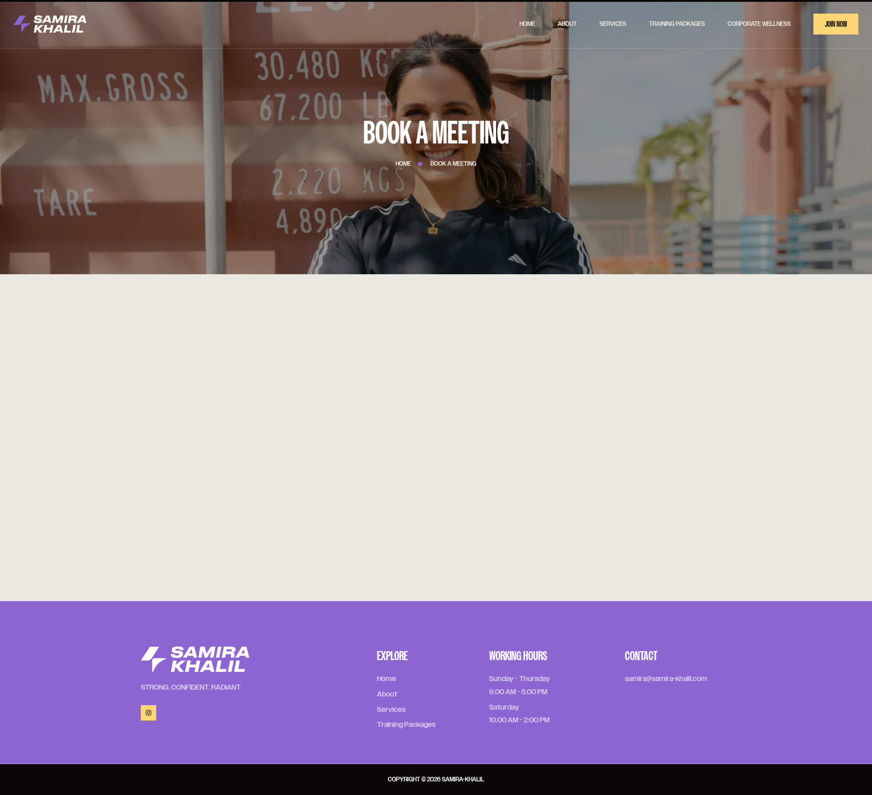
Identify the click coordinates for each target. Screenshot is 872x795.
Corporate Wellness (759, 24)
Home (527, 24)
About (567, 24)
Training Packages (677, 24)
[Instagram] (148, 713)
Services (613, 24)
